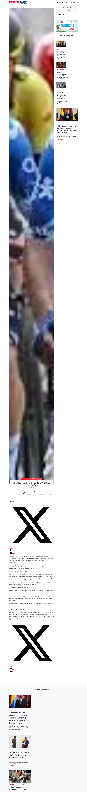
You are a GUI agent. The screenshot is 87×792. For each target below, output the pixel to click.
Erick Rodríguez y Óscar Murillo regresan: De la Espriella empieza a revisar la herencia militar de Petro (62, 55)
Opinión (68, 2)
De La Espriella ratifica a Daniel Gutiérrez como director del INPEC (19, 755)
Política (63, 2)
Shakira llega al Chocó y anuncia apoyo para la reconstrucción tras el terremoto (62, 75)
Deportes (73, 2)
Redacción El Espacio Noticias (15, 710)
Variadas (31, 478)
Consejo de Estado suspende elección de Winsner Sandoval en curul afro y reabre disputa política (18, 717)
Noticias (57, 2)
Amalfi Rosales (60, 69)
